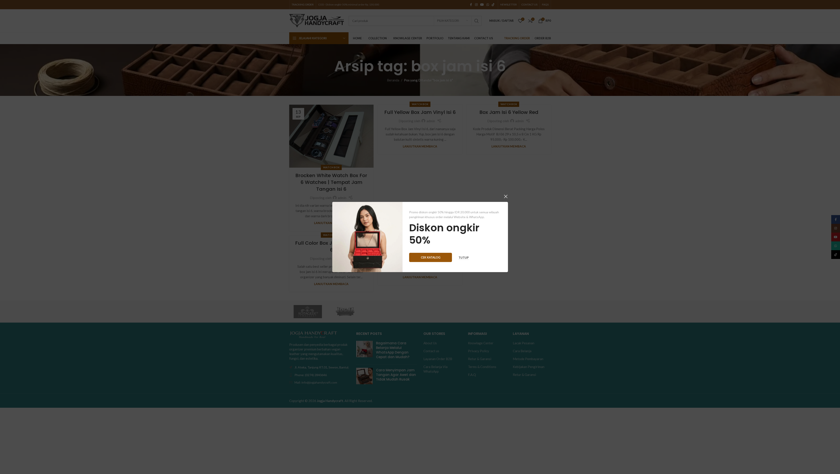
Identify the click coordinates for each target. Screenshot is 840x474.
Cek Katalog (430, 257)
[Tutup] (505, 196)
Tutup (464, 257)
